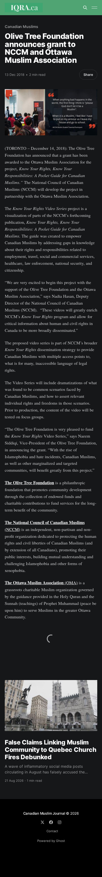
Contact (52, 831)
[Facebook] (51, 822)
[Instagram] (59, 822)
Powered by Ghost (51, 841)
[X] (42, 822)
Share (88, 75)
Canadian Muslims (21, 26)
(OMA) (41, 582)
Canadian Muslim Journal (44, 813)
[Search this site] (85, 7)
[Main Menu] (94, 7)
